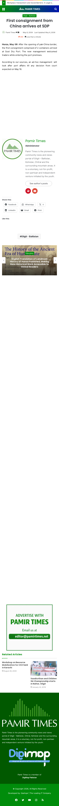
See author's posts (39, 183)
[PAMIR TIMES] (29, 8)
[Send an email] (18, 32)
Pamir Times (10, 32)
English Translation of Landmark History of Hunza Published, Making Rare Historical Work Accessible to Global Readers (29, 262)
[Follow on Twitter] (17, 32)
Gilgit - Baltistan (29, 16)
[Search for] (55, 10)
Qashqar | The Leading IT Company (36, 793)
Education (29, 253)
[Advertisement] (29, 103)
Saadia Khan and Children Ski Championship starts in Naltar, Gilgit (44, 681)
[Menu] (3, 10)
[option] (29, 260)
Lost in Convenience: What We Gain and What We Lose (30, 3)
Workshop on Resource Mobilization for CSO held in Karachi (15, 665)
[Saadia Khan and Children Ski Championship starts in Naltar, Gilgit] (44, 668)
